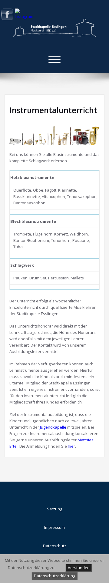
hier (71, 446)
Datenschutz (54, 545)
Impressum (54, 527)
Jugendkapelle (53, 427)
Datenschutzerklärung (54, 575)
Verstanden (79, 567)
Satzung (54, 509)
